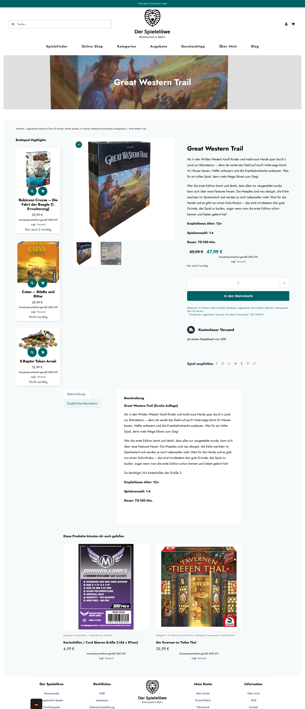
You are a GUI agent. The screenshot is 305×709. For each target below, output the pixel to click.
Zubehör (108, 635)
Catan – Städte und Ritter (38, 294)
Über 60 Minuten (195, 311)
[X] (223, 363)
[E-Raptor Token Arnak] (38, 331)
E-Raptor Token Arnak (38, 361)
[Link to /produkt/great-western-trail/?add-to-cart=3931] (42, 191)
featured (220, 314)
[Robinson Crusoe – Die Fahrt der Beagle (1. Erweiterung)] (38, 152)
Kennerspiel (242, 314)
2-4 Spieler (204, 307)
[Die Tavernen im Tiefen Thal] (199, 587)
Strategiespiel (281, 307)
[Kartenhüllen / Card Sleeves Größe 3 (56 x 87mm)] (106, 587)
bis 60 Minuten (187, 635)
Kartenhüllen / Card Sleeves (88, 635)
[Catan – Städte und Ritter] (38, 244)
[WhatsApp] (229, 363)
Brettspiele (232, 307)
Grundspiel (230, 314)
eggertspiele (244, 307)
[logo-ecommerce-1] (152, 11)
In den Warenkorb (238, 296)
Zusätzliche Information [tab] (82, 403)
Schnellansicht (134, 623)
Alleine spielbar (218, 307)
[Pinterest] (248, 363)
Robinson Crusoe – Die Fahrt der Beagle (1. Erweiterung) (38, 204)
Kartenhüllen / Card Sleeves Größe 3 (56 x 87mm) (100, 642)
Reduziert (269, 307)
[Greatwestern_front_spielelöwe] (124, 189)
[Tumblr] (241, 363)
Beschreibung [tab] (76, 394)
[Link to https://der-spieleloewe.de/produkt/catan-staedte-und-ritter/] (32, 283)
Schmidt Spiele (227, 635)
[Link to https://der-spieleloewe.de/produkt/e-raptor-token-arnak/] (32, 352)
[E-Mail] (254, 363)
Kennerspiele (257, 307)
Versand (41, 224)
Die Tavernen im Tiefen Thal (176, 642)
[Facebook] (216, 363)
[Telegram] (235, 363)
